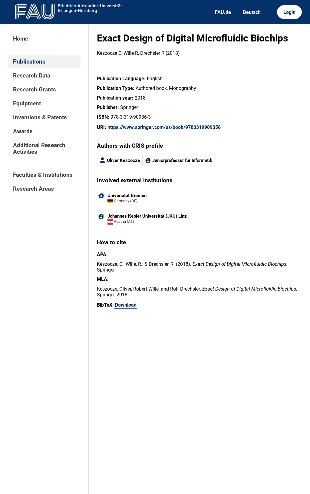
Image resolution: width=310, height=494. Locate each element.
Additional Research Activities (39, 148)
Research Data (31, 75)
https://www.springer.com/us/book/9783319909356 (164, 127)
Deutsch (252, 12)
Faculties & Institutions (43, 175)
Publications (29, 61)
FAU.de (223, 12)
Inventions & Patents (40, 117)
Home (20, 38)
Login (289, 12)
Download (126, 305)
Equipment (27, 103)
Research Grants (34, 89)
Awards (23, 131)
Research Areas (33, 189)
